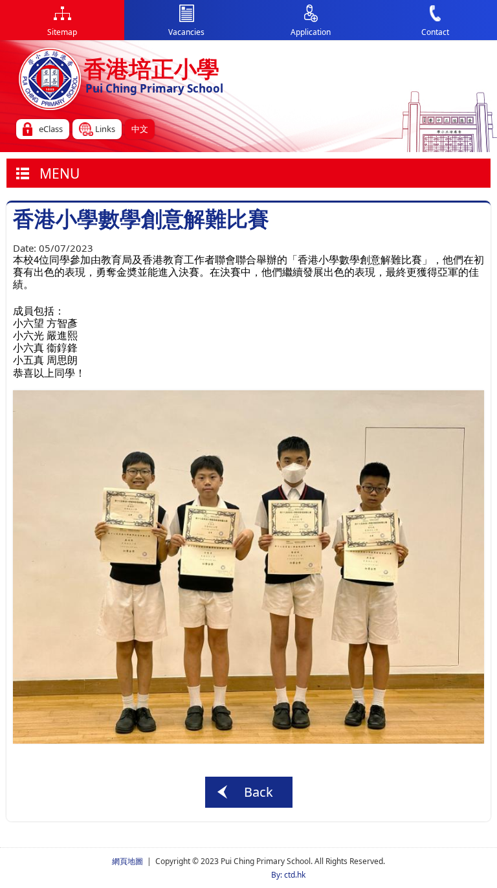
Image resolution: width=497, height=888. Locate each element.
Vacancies (186, 32)
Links (105, 129)
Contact (435, 32)
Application (311, 32)
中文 (139, 129)
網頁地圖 (127, 861)
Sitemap (62, 32)
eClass (51, 129)
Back (258, 792)
